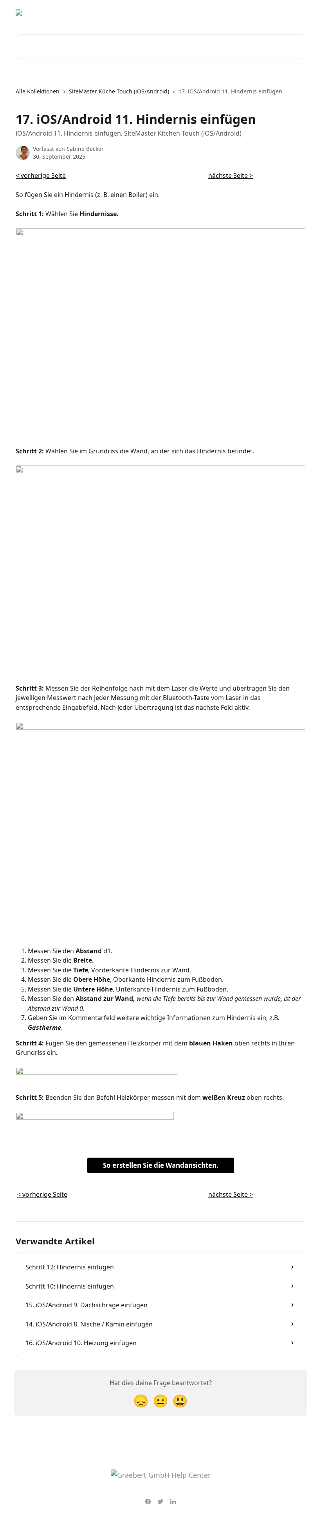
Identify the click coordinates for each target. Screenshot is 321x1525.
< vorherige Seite (41, 175)
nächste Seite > (230, 175)
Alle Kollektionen (38, 91)
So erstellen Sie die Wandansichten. (160, 1165)
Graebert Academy (233, 12)
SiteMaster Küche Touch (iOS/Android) (119, 91)
